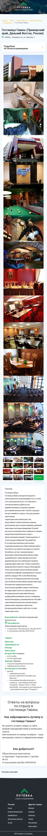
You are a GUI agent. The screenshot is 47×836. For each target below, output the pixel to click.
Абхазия (31, 808)
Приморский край (36, 20)
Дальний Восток (21, 20)
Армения (31, 812)
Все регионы (32, 822)
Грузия (30, 819)
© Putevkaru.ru (19, 834)
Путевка (29, 834)
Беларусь (31, 815)
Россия (12, 20)
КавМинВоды (12, 815)
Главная (5, 20)
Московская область (15, 819)
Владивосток (8, 23)
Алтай (10, 822)
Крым (10, 808)
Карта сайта (32, 826)
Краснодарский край (15, 812)
